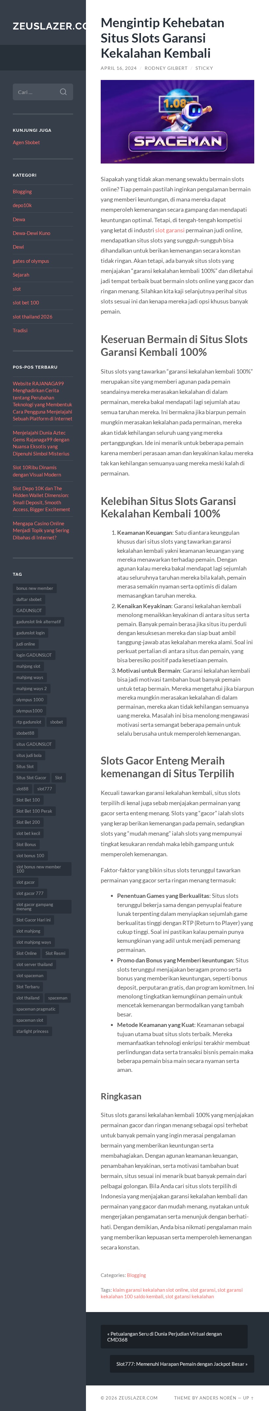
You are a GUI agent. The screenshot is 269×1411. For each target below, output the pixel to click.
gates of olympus (31, 261)
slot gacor (25, 882)
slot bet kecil (28, 833)
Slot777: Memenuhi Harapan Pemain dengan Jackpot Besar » (182, 1364)
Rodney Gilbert (166, 68)
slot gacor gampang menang (34, 906)
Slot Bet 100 (28, 799)
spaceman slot (29, 1020)
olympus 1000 (30, 699)
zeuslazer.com (56, 26)
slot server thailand (34, 964)
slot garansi (170, 230)
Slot (58, 777)
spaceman (57, 997)
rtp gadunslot (28, 722)
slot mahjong (28, 931)
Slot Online (26, 953)
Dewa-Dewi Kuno (31, 233)
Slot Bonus (26, 844)
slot (17, 289)
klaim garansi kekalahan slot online (150, 1290)
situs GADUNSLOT (34, 744)
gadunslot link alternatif (38, 621)
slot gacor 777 (30, 893)
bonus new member (34, 588)
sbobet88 (25, 733)
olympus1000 (29, 710)
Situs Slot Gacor (31, 777)
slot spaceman (29, 975)
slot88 (22, 788)
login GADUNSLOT (34, 655)
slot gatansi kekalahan (189, 1296)
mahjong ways (29, 677)
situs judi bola (29, 755)
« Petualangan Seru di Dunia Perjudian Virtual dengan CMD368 (164, 1337)
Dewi (18, 247)
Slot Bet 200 (28, 822)
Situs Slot (25, 766)
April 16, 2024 (119, 68)
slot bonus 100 (30, 855)
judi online (25, 644)
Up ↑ (248, 1398)
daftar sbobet (29, 599)
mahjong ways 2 (31, 688)
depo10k (22, 205)
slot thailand (27, 997)
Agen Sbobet (26, 142)
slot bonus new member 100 (38, 869)
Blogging (22, 191)
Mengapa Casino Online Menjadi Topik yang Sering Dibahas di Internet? (41, 530)
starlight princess (32, 1031)
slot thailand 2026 (32, 316)
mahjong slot (28, 666)
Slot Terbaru (27, 986)
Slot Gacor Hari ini (33, 919)
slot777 (44, 788)
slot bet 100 (26, 302)
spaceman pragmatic (35, 1009)
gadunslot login (30, 632)
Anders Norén (218, 1398)
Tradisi (20, 330)
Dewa (19, 219)
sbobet (56, 722)
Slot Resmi (55, 953)
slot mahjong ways (33, 942)
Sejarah (21, 275)
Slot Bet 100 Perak (34, 811)
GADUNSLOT (29, 610)
